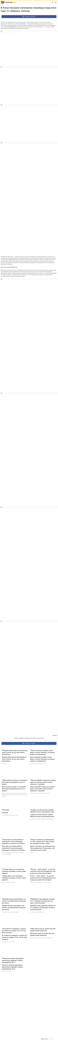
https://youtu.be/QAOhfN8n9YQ (9, 267)
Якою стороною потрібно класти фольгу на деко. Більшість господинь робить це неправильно (42, 759)
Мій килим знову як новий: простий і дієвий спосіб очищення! (42, 934)
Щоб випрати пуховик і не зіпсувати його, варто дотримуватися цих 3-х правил (14, 789)
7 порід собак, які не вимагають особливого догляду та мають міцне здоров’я (14, 878)
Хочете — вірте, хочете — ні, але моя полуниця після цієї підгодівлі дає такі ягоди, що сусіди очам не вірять (43, 878)
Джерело (54, 735)
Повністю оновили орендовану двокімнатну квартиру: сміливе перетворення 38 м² (12, 967)
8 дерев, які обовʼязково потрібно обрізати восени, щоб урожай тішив (42, 815)
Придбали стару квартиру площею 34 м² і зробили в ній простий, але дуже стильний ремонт (42, 907)
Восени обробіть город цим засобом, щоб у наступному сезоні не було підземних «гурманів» (42, 789)
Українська (45, 1039)
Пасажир (5, 813)
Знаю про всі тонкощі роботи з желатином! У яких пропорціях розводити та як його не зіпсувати (13, 848)
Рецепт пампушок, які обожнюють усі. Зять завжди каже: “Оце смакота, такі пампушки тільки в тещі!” (42, 848)
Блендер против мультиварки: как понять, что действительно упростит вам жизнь (14, 907)
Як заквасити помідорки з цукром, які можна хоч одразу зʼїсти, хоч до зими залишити (14, 937)
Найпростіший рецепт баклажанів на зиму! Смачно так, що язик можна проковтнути (14, 759)
